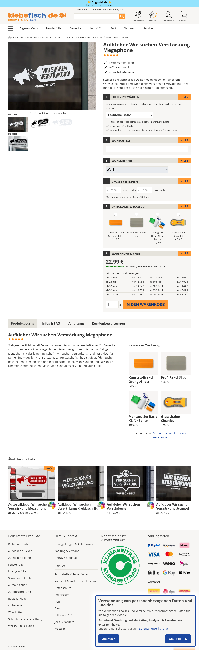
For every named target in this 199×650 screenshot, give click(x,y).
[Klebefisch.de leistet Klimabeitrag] (123, 565)
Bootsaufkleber (18, 598)
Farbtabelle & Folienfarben (72, 574)
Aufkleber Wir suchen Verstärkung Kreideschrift (78, 506)
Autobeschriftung (19, 592)
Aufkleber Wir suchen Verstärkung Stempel (172, 506)
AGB (57, 601)
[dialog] (145, 621)
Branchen (32, 37)
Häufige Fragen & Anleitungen (74, 544)
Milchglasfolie (17, 571)
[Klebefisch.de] (38, 17)
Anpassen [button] (108, 639)
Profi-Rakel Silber (174, 377)
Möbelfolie (15, 605)
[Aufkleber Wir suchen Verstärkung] (130, 484)
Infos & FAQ (51, 323)
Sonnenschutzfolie (20, 578)
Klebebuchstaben (19, 544)
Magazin (60, 629)
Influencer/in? (63, 615)
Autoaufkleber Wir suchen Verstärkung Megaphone (28, 506)
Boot (113, 28)
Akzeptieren (178, 639)
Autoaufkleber (17, 585)
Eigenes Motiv (29, 28)
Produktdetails (22, 323)
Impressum (62, 595)
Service (148, 28)
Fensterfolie (53, 28)
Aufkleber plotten (19, 558)
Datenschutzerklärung (153, 628)
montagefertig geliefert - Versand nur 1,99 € (99, 9)
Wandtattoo (15, 612)
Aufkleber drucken (20, 551)
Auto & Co (95, 28)
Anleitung (76, 323)
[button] (18, 124)
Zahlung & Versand (67, 551)
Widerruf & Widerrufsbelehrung (75, 581)
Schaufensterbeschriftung (25, 619)
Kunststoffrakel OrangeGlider (141, 379)
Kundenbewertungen (108, 323)
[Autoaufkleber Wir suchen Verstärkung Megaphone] (31, 484)
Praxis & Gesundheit (54, 37)
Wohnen (129, 28)
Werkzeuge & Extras (21, 626)
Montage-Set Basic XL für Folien (143, 418)
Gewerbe (75, 28)
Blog (57, 608)
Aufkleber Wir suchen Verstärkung (123, 506)
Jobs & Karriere (64, 622)
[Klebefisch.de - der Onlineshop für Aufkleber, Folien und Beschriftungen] (9, 37)
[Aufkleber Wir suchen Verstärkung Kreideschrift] (81, 484)
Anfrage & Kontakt (66, 558)
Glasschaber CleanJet (170, 418)
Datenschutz (63, 588)
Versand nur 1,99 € (151, 266)
